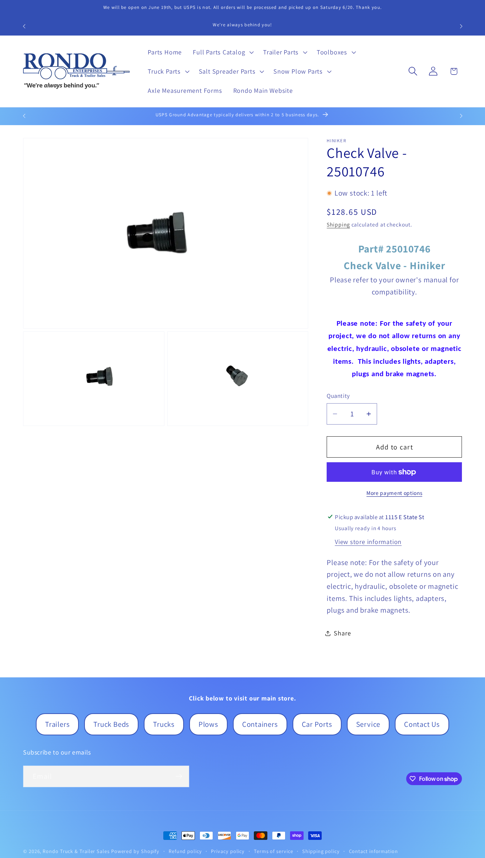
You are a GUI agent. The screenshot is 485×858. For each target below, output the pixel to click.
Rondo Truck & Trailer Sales (76, 851)
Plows (208, 724)
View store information (368, 541)
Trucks (164, 724)
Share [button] (342, 633)
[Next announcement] (461, 26)
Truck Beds (111, 724)
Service (368, 724)
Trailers (57, 724)
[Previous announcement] (24, 26)
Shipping (338, 224)
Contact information (373, 851)
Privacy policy (228, 851)
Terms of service (273, 851)
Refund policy (185, 851)
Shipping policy (321, 851)
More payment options (394, 492)
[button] (222, 52)
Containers (260, 724)
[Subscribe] (179, 776)
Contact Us (422, 724)
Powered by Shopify (135, 851)
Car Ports (317, 724)
